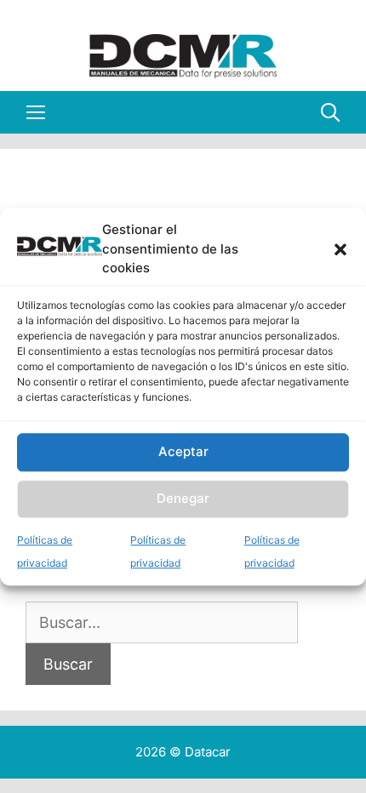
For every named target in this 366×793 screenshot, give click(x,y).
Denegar (183, 498)
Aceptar (183, 451)
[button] (340, 249)
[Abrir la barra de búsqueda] (330, 112)
